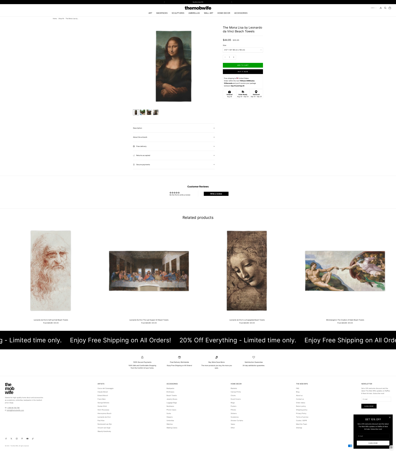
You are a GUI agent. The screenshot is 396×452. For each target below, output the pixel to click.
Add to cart (243, 65)
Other (233, 428)
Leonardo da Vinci (104, 417)
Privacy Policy (301, 413)
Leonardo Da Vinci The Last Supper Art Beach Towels (149, 320)
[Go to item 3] (149, 112)
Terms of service (302, 417)
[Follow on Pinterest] (22, 439)
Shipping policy (301, 410)
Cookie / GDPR (301, 420)
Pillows (233, 410)
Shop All (61, 18)
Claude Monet (103, 392)
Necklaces (170, 406)
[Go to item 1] (136, 112)
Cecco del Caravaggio (106, 388)
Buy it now (243, 71)
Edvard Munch (103, 395)
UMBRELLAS (194, 13)
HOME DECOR (223, 13)
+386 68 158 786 (13, 408)
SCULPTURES (178, 13)
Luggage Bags (172, 403)
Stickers (234, 413)
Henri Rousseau (103, 410)
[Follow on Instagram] (17, 439)
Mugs (233, 403)
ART (150, 13)
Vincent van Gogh (104, 428)
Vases (233, 424)
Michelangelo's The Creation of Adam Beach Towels (345, 320)
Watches (170, 424)
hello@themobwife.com (15, 410)
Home (55, 18)
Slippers (170, 417)
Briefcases (170, 392)
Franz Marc (102, 399)
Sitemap (299, 428)
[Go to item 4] (156, 112)
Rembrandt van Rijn (105, 424)
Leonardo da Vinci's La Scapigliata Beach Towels (247, 320)
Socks (169, 413)
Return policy (301, 406)
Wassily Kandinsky (104, 431)
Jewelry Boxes (172, 399)
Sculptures (235, 417)
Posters (233, 406)
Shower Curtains (237, 420)
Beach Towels (172, 395)
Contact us (300, 399)
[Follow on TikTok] (33, 439)
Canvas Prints (236, 392)
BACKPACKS (162, 13)
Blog (297, 392)
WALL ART (208, 13)
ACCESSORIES (241, 13)
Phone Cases (171, 410)
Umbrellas (170, 420)
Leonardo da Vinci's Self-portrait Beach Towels (51, 320)
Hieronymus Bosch (104, 413)
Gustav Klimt (102, 406)
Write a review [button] (216, 194)
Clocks (233, 395)
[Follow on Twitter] (11, 439)
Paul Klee (101, 420)
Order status (300, 403)
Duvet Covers (236, 399)
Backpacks (170, 388)
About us (299, 395)
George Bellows (103, 403)
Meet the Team (301, 424)
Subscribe (373, 443)
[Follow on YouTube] (27, 439)
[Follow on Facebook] (6, 439)
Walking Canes (172, 428)
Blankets (234, 388)
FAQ (297, 388)
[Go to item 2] (142, 112)
